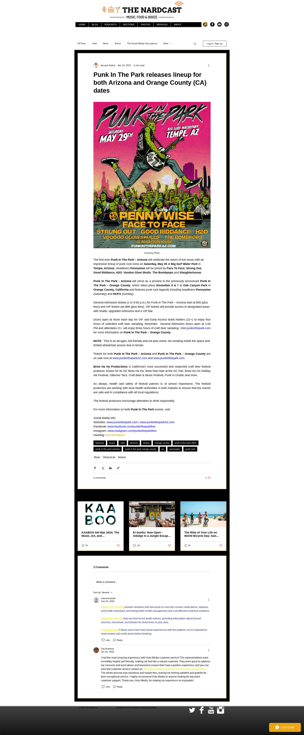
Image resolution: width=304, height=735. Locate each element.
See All (223, 495)
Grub (94, 43)
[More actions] (209, 65)
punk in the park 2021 (185, 443)
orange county (162, 443)
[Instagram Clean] (220, 710)
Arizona (134, 443)
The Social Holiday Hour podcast (142, 43)
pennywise (174, 449)
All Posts (82, 43)
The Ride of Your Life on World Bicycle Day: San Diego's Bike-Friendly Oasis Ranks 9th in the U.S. (203, 534)
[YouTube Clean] (211, 710)
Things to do (109, 457)
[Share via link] (118, 467)
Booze (118, 43)
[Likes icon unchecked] (103, 640)
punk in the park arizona (107, 449)
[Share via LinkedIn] (110, 467)
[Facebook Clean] (201, 710)
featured (99, 443)
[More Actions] (209, 600)
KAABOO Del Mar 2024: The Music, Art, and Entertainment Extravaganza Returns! (100, 534)
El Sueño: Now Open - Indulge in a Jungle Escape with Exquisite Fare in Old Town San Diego (151, 534)
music (112, 443)
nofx (122, 443)
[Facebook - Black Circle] (212, 24)
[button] (194, 43)
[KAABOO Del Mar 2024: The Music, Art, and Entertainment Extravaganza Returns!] (101, 514)
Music (106, 43)
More (166, 43)
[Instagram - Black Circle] (226, 24)
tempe (146, 443)
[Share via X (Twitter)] (102, 467)
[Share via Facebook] (94, 467)
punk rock (190, 449)
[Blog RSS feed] (206, 24)
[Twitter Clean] (192, 710)
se (163, 449)
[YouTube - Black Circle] (219, 24)
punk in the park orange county (140, 449)
